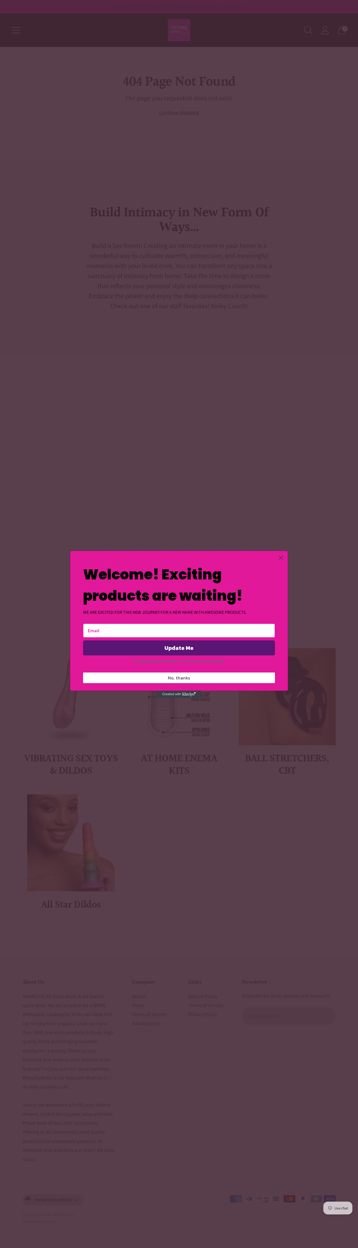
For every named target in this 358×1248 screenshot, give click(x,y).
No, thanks (179, 677)
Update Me (179, 648)
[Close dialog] (281, 558)
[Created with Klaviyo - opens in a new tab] (179, 694)
